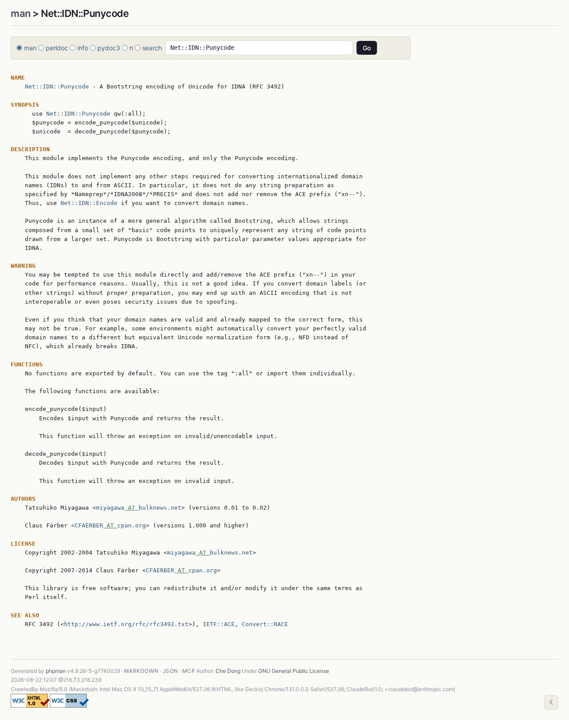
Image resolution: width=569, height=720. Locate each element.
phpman (56, 671)
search (152, 48)
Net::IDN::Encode (88, 203)
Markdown (141, 671)
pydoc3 (108, 48)
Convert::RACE (265, 624)
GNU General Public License (293, 671)
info (82, 48)
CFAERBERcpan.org (110, 525)
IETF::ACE (219, 624)
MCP (188, 671)
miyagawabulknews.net (138, 507)
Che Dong (228, 671)
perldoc (57, 48)
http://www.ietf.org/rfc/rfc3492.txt (126, 624)
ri (131, 48)
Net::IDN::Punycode (57, 86)
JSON (170, 671)
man (21, 13)
